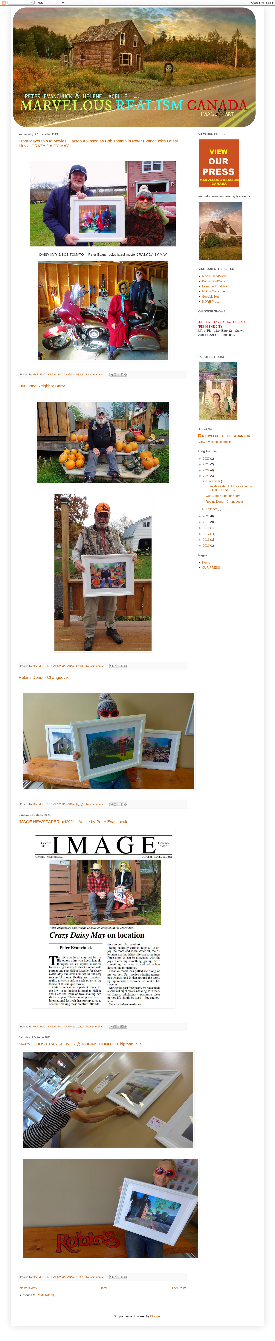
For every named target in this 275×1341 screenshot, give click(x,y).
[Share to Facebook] (122, 375)
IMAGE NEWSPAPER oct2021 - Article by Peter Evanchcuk (73, 821)
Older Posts (178, 1288)
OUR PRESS (211, 567)
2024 (206, 464)
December (213, 481)
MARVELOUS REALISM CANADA (226, 436)
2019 (206, 522)
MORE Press (210, 301)
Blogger (155, 1316)
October (212, 509)
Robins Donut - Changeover (44, 677)
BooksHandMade (213, 281)
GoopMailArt (210, 296)
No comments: (95, 374)
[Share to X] (118, 375)
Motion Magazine (213, 291)
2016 (206, 539)
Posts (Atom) (45, 1295)
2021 (206, 476)
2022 (206, 470)
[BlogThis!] (115, 375)
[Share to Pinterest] (125, 375)
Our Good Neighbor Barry (42, 386)
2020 (206, 516)
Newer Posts (28, 1288)
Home (104, 1288)
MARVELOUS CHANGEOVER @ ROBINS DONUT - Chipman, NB (80, 1044)
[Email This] (111, 375)
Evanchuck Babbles (215, 286)
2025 (206, 458)
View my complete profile (215, 441)
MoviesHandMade (214, 276)
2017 (206, 533)
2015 (206, 545)
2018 (206, 527)
